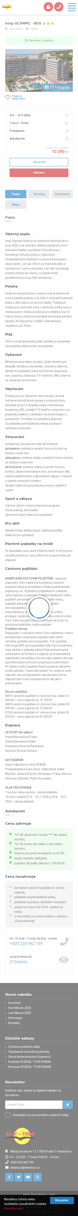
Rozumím (62, 1200)
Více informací (13, 1208)
